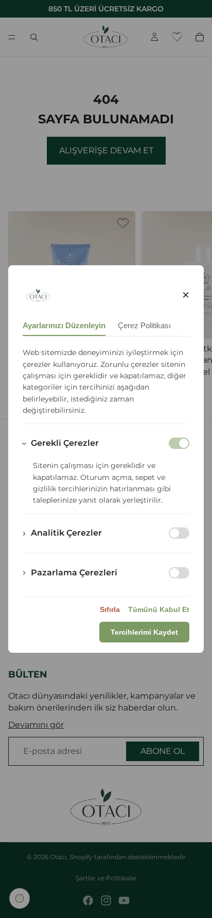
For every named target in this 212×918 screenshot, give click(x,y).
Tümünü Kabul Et (158, 609)
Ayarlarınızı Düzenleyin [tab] (64, 325)
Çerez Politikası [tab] (144, 325)
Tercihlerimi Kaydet (144, 632)
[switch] (179, 533)
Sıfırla (110, 609)
